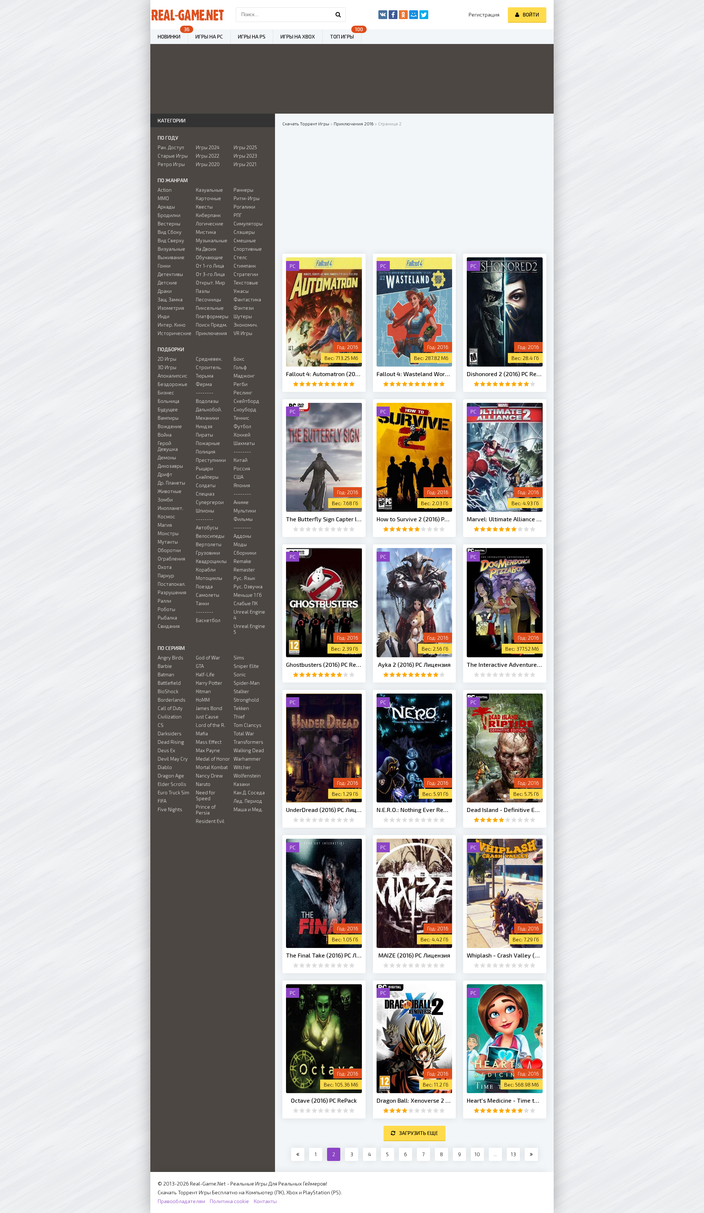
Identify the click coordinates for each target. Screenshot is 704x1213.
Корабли (206, 570)
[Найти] (338, 14)
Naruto (203, 784)
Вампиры (168, 418)
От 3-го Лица (210, 274)
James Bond (209, 708)
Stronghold (246, 700)
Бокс (239, 359)
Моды (240, 544)
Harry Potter (209, 683)
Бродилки (169, 215)
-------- (204, 393)
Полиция (205, 452)
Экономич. (246, 325)
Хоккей (242, 435)
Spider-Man (247, 683)
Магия (165, 525)
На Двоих (206, 249)
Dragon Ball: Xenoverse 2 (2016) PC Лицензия (414, 1100)
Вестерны (169, 224)
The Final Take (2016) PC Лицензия (324, 955)
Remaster (244, 570)
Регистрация (484, 14)
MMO (163, 198)
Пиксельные (210, 308)
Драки (165, 291)
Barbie (165, 666)
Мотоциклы (209, 578)
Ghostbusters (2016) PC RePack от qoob (324, 664)
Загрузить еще (418, 1133)
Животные (170, 491)
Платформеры (212, 316)
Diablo (165, 767)
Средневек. (209, 359)
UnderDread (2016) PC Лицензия (324, 809)
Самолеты (207, 595)
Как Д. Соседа (249, 792)
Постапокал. (172, 584)
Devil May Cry (173, 759)
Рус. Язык (244, 578)
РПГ (238, 215)
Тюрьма (204, 376)
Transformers (248, 742)
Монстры (168, 533)
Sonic (240, 674)
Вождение (170, 426)
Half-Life (205, 674)
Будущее (168, 409)
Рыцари (204, 468)
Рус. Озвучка (248, 586)
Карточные (208, 198)
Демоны (167, 457)
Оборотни (169, 550)
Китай (240, 460)
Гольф (240, 367)
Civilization (170, 717)
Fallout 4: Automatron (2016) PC (324, 373)
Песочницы (208, 299)
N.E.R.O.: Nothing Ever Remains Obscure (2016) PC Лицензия (414, 809)
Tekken (241, 708)
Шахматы (244, 443)
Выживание (171, 257)
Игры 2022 (207, 156)
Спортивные (248, 249)
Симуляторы (248, 224)
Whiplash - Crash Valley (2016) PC (505, 955)
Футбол (242, 426)
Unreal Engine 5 (249, 629)
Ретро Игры (171, 164)
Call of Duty (170, 708)
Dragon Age (171, 776)
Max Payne (208, 750)
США (238, 477)
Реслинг (243, 393)
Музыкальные (211, 240)
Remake (242, 561)
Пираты (204, 435)
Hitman (203, 691)
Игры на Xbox (297, 36)
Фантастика (247, 299)
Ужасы (241, 291)
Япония (242, 485)
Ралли (164, 601)
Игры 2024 (208, 147)
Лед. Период (248, 801)
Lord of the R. (210, 725)
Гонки (164, 266)
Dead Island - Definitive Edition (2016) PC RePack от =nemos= (505, 809)
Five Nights (170, 809)
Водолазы (207, 401)
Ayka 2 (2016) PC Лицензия (414, 664)
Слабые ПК (246, 603)
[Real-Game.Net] (187, 14)
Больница (168, 401)
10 (477, 1154)
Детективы (170, 274)
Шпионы (205, 511)
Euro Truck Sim (173, 792)
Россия (242, 468)
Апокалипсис (172, 376)
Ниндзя (204, 426)
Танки (202, 603)
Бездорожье (172, 384)
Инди (163, 316)
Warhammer (247, 759)
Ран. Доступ (171, 147)
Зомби (165, 500)
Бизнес (166, 393)
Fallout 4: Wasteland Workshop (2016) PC (414, 373)
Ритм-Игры (247, 198)
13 (513, 1154)
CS (161, 725)
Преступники (211, 460)
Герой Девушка (168, 446)
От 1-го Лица (210, 266)
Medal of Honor (213, 759)
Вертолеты (208, 544)
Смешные (245, 240)
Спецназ (205, 494)
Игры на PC (209, 36)
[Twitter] (423, 14)
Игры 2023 (245, 156)
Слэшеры (244, 232)
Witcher (242, 767)
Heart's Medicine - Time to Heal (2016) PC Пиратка (505, 1100)
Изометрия (171, 308)
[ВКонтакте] (382, 14)
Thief (239, 717)
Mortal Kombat (212, 767)
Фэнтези (244, 308)
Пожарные (208, 443)
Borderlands (172, 700)
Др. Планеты (171, 483)
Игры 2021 (245, 164)
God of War (208, 658)
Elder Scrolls (172, 784)
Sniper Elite (246, 666)
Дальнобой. (209, 409)
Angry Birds (170, 658)
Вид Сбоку (170, 232)
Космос (166, 516)
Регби (240, 384)
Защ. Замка (170, 299)
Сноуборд (245, 409)
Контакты (265, 1201)
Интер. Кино (172, 325)
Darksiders (170, 733)
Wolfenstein (247, 776)
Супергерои (210, 502)
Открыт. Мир (210, 283)
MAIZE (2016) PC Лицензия (414, 955)
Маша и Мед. (248, 809)
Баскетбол (208, 620)
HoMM (203, 700)
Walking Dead (249, 750)
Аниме (241, 502)
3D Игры (167, 367)
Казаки (242, 784)
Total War (244, 733)
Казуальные (209, 190)
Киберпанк (208, 215)
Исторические (174, 333)
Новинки (169, 36)
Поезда (204, 586)
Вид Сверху (171, 240)
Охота (165, 567)
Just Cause (207, 717)
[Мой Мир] (413, 14)
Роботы (166, 609)
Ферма (204, 384)
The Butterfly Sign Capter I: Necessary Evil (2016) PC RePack (324, 518)
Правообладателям (181, 1201)
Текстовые (246, 283)
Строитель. (209, 367)
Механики (207, 418)
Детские (167, 283)
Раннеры (243, 190)
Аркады (166, 207)
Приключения (211, 333)
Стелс (240, 257)
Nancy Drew (209, 776)
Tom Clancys (247, 725)
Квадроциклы (211, 561)
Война (165, 435)
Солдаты (206, 485)
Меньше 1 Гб (248, 595)
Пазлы (203, 291)
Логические (209, 224)
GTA (200, 666)
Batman (166, 674)
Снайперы (207, 477)
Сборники (245, 553)
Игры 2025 (245, 147)
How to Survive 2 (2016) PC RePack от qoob (414, 518)
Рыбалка (167, 618)
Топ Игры (342, 36)
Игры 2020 (208, 164)
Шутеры (243, 316)
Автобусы (207, 527)
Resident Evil (210, 821)
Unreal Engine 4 (249, 615)
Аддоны (242, 536)
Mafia (202, 733)
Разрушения (172, 592)
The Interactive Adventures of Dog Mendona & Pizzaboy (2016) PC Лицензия (505, 664)
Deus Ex (166, 750)
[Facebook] (393, 14)
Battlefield (169, 683)
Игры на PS (251, 36)
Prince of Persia (206, 810)
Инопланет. (170, 508)
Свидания (169, 626)
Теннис (241, 418)
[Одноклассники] (403, 14)
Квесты (204, 207)
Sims (239, 658)
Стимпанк (245, 266)
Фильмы (243, 519)
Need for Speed (205, 795)
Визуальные (171, 249)
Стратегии (246, 274)
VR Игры (243, 333)
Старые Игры (173, 156)
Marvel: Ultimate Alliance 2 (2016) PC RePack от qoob (505, 518)
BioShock (168, 691)
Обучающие (209, 257)
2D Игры (167, 359)
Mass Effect (208, 742)
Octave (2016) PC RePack (324, 1100)
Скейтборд (246, 401)
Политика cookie (229, 1201)
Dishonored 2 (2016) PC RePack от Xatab (505, 373)
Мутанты (168, 542)
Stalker (241, 691)
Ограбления (171, 559)
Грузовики (208, 553)
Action (165, 190)
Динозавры (170, 466)
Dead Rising (171, 742)
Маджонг (244, 376)
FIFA (162, 801)
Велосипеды (210, 536)
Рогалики (244, 207)
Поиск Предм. (211, 325)
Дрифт (165, 474)
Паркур (166, 575)
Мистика (206, 232)
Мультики (245, 511)
